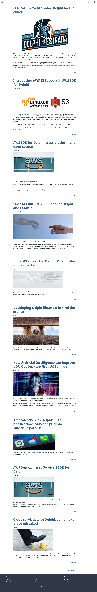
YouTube (66, 579)
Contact (23, 2)
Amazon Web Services (54, 503)
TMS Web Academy (51, 349)
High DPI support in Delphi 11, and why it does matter (44, 263)
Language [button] (88, 2)
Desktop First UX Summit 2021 (29, 398)
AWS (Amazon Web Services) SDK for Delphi (41, 469)
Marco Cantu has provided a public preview (30, 293)
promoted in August (61, 291)
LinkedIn (66, 582)
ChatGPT (15, 246)
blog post (27, 347)
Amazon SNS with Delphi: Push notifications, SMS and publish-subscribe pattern (37, 424)
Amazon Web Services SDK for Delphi (37, 452)
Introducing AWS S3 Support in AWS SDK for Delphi (44, 82)
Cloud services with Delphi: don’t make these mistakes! (43, 521)
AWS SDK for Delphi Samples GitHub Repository (25, 181)
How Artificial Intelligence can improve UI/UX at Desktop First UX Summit (44, 364)
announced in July (50, 291)
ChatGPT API (36, 241)
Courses (18, 2)
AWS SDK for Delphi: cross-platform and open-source (44, 144)
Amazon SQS (23, 504)
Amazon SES (16, 504)
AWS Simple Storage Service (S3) (21, 114)
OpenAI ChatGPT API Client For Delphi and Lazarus (43, 206)
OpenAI (27, 246)
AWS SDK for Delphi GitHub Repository (23, 178)
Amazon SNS (66, 452)
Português (8, 582)
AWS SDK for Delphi (42, 124)
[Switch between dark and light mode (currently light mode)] (94, 2)
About (28, 2)
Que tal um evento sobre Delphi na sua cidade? (43, 10)
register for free (65, 349)
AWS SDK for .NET (57, 504)
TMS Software (21, 347)
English (8, 579)
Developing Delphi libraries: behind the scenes (44, 310)
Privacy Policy (38, 586)
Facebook (66, 584)
